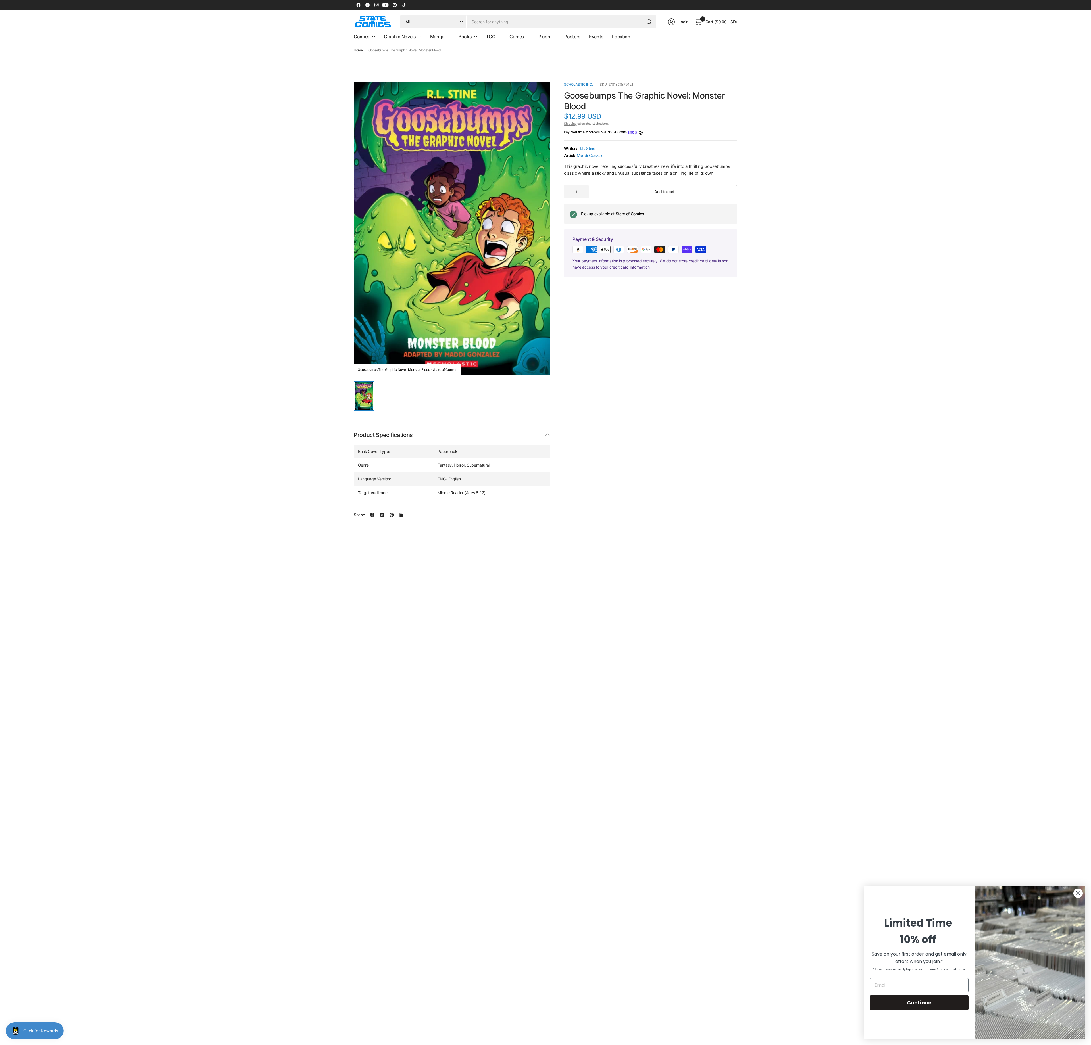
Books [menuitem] (465, 36)
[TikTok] (403, 4)
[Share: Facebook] (372, 515)
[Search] (649, 21)
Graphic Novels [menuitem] (400, 36)
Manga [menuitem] (437, 36)
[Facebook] (358, 4)
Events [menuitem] (596, 36)
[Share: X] (382, 515)
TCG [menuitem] (490, 36)
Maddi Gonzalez (591, 155)
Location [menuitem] (621, 36)
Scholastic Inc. (578, 84)
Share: (359, 515)
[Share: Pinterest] (391, 515)
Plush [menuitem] (544, 36)
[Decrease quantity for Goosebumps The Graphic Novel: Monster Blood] (568, 191)
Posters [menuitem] (572, 36)
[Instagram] (376, 4)
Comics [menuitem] (362, 36)
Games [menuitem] (516, 36)
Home (358, 50)
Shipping (570, 124)
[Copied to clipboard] (400, 515)
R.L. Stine (586, 148)
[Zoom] (539, 92)
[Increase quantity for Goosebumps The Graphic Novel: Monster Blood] (584, 191)
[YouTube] (385, 4)
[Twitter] (367, 4)
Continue (919, 1002)
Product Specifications (383, 435)
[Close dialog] (1078, 893)
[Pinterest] (394, 4)
